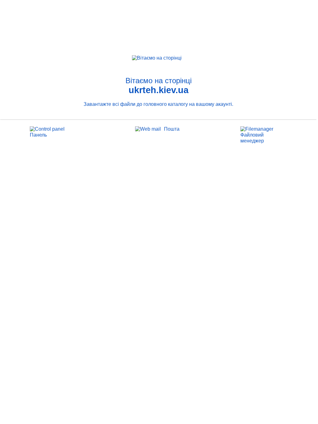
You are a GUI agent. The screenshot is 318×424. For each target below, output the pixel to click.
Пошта (171, 129)
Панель (38, 135)
